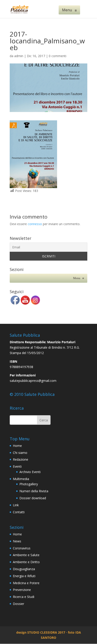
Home (17, 445)
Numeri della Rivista (33, 491)
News (17, 541)
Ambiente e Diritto (26, 562)
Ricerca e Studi (23, 597)
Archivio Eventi (30, 472)
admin (18, 56)
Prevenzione (22, 590)
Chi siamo (20, 452)
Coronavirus (21, 548)
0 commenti (57, 56)
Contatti (19, 512)
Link (16, 505)
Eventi (17, 466)
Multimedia (21, 479)
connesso (35, 224)
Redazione (20, 459)
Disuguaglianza (24, 569)
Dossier (18, 604)
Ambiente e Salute (26, 555)
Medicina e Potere (26, 583)
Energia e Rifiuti (24, 576)
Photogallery (28, 484)
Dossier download (32, 498)
